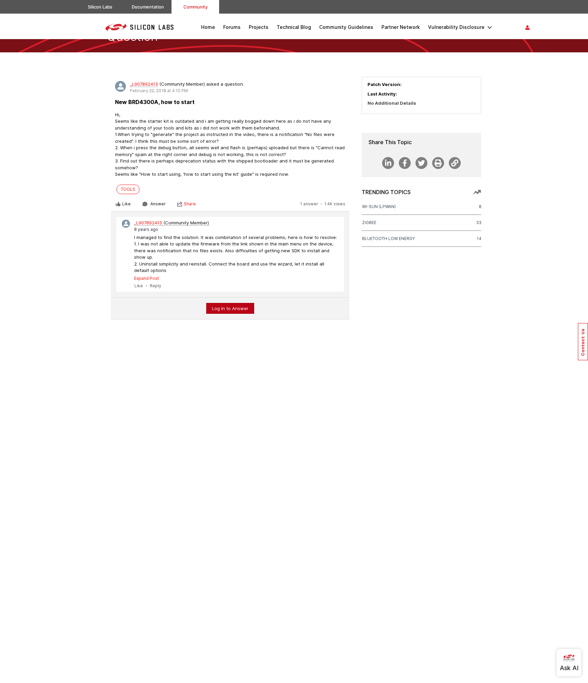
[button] (583, 341)
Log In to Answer (230, 308)
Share (190, 203)
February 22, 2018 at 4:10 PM (159, 90)
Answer (158, 203)
